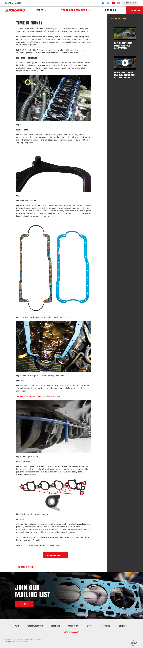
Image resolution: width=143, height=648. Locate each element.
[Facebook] (103, 3)
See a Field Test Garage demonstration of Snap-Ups (38, 396)
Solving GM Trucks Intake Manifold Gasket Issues (123, 45)
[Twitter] (108, 3)
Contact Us (106, 626)
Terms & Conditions (17, 639)
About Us (110, 10)
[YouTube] (113, 3)
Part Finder (55, 626)
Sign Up (23, 604)
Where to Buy (130, 3)
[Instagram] (118, 3)
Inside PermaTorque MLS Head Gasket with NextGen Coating (124, 75)
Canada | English (13, 3)
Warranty (38, 639)
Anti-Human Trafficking (29, 639)
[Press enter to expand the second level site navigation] (45, 10)
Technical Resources (74, 10)
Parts (39, 10)
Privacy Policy (7, 639)
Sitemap (122, 626)
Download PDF (53, 555)
